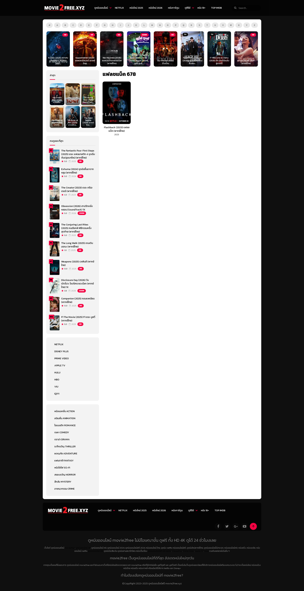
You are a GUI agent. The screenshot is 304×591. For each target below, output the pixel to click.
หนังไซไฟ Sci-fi (62, 467)
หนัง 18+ (201, 8)
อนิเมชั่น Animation (64, 418)
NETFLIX (119, 8)
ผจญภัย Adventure (65, 453)
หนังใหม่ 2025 (136, 8)
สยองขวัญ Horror (65, 475)
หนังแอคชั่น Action (64, 411)
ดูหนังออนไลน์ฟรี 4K (156, 551)
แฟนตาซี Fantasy (64, 460)
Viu (56, 386)
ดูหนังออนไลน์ (101, 8)
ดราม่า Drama (62, 439)
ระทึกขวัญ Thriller (65, 446)
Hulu (57, 372)
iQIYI (56, 394)
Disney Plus (61, 351)
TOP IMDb (216, 8)
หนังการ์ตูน (173, 8)
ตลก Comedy (61, 432)
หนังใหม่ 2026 (155, 8)
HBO (56, 379)
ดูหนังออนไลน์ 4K (83, 547)
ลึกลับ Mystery (62, 482)
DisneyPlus (177, 551)
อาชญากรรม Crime (64, 489)
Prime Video (61, 358)
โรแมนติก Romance (65, 425)
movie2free (70, 547)
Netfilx (168, 551)
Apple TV (59, 365)
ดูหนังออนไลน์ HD (95, 551)
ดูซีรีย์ (187, 8)
